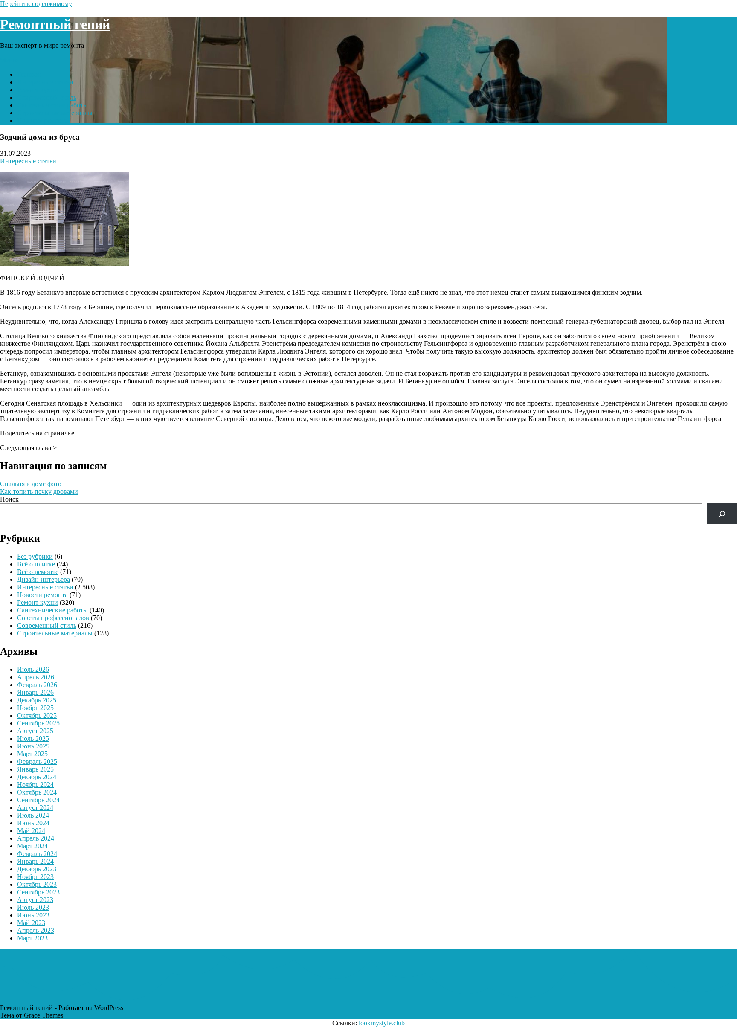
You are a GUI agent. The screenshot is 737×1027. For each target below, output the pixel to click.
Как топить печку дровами (39, 491)
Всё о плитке (36, 564)
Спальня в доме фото (30, 483)
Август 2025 (35, 730)
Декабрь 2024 (36, 776)
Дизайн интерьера (43, 579)
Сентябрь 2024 (38, 800)
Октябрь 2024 (37, 792)
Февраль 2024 (37, 853)
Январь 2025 (35, 769)
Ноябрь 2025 (35, 707)
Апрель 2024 (35, 838)
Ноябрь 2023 (35, 876)
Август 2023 (35, 899)
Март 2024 (32, 846)
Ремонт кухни (37, 89)
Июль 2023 (33, 907)
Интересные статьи (45, 82)
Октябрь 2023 (37, 884)
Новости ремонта (42, 120)
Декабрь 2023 (36, 869)
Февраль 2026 (37, 684)
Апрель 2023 (35, 930)
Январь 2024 (35, 861)
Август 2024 (35, 807)
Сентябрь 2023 (38, 892)
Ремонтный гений (55, 24)
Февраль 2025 (37, 761)
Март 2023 (32, 938)
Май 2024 (31, 830)
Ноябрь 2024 (35, 784)
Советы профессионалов (53, 617)
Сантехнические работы (52, 105)
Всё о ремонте (37, 571)
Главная (28, 74)
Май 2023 (31, 922)
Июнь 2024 (33, 823)
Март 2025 (32, 753)
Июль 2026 (33, 669)
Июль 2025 (33, 738)
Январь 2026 (35, 692)
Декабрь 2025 (36, 700)
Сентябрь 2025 (38, 723)
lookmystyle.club (382, 1023)
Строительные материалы (55, 112)
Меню (9, 60)
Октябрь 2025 (37, 715)
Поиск (9, 499)
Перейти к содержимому (36, 3)
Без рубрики (35, 556)
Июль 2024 (33, 815)
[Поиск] (722, 513)
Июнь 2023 (33, 915)
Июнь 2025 (33, 746)
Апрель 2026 (35, 677)
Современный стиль (46, 97)
